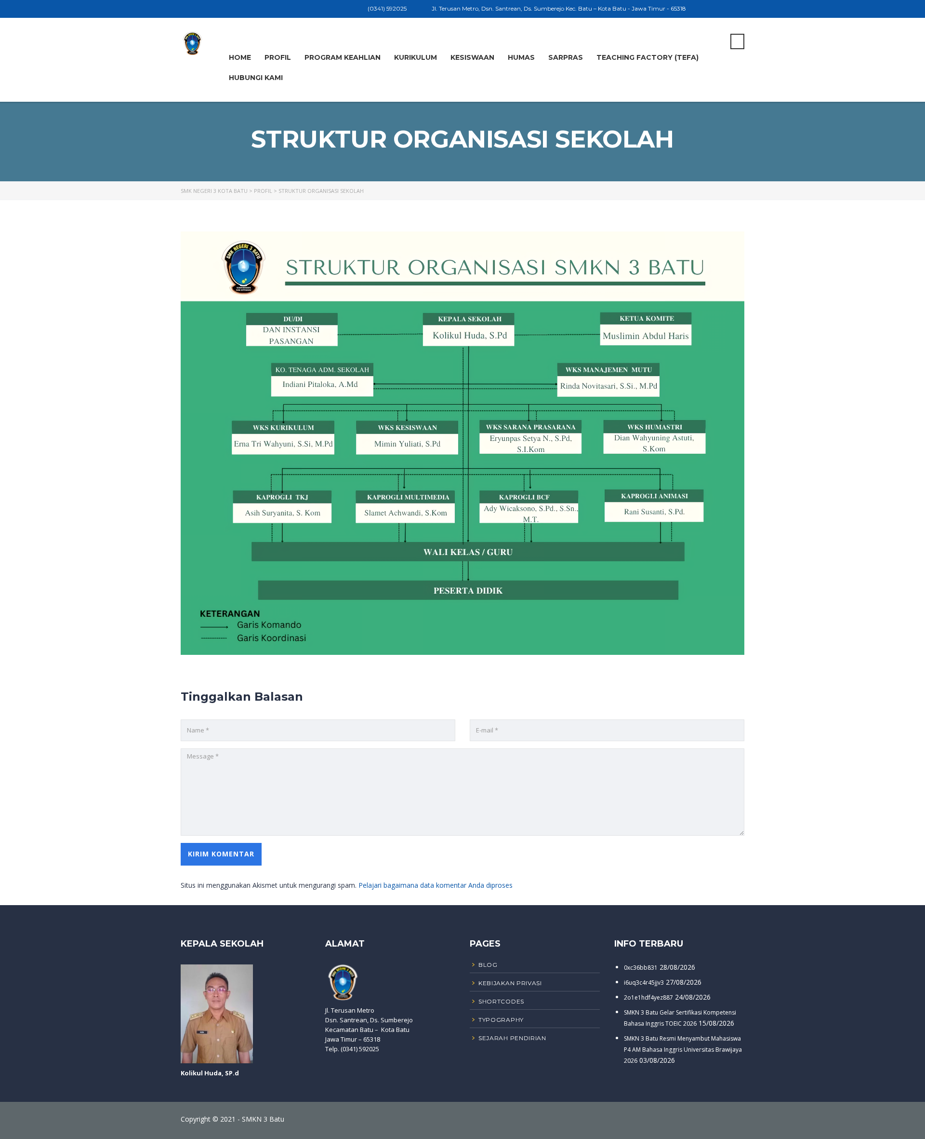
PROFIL (277, 57)
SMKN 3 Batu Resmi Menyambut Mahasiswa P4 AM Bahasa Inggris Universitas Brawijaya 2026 (683, 1049)
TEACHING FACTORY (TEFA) (647, 57)
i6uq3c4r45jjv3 (644, 982)
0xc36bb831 (641, 967)
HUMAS (521, 57)
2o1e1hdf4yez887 (648, 997)
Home (240, 57)
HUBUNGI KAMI (256, 77)
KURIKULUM (415, 57)
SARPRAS (565, 57)
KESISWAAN (472, 57)
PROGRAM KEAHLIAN (342, 57)
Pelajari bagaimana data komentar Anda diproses (435, 885)
